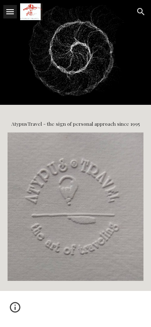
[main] (75, 123)
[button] (10, 11)
